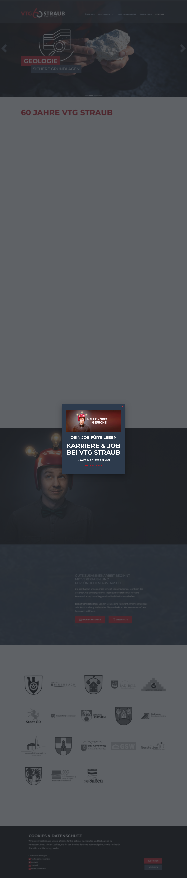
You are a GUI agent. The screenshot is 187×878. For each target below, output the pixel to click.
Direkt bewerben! (93, 465)
